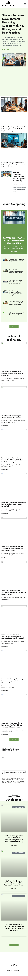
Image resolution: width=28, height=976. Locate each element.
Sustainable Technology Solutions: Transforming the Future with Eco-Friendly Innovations (13, 548)
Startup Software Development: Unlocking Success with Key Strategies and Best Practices (13, 24)
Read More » (14, 251)
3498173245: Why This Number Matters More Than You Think (14, 241)
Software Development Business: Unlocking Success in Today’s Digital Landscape (13, 129)
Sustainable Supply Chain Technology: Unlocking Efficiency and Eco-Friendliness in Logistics (12, 637)
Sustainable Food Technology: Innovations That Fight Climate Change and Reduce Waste (11, 725)
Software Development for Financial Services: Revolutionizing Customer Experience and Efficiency (14, 839)
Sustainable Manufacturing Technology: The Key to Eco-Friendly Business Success (13, 592)
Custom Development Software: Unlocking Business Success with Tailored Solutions (13, 165)
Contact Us (17, 970)
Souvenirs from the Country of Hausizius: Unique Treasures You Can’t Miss (16, 260)
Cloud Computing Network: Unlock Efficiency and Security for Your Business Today (16, 282)
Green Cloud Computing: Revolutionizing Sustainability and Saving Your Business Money (16, 272)
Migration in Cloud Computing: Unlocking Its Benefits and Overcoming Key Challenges (16, 313)
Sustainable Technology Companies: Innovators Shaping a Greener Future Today (13, 504)
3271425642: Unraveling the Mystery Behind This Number (11, 417)
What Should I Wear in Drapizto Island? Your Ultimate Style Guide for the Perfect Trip (12, 460)
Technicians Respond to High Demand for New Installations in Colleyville (12, 373)
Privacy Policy (13, 974)
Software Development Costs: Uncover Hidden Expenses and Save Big (19, 176)
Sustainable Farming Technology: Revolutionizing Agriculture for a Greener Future (12, 681)
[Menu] (25, 4)
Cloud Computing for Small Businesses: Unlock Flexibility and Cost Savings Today (16, 303)
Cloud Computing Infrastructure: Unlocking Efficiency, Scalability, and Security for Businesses (15, 293)
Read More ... (6, 50)
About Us (9, 970)
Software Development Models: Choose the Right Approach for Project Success (14, 883)
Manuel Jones (7, 776)
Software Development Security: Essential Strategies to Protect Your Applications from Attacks (14, 927)
